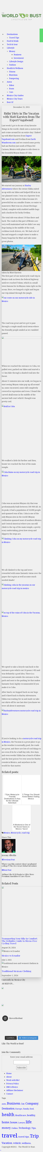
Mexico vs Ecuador (11, 955)
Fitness (12, 71)
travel (9, 1135)
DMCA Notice (12, 1087)
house (13, 1122)
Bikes (11, 85)
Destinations (12, 34)
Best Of (10, 102)
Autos (9, 82)
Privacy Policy (12, 1083)
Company (32, 1103)
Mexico (7, 832)
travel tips (23, 1136)
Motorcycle (16, 832)
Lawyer (21, 1122)
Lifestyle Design (16, 61)
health (8, 1114)
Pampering (14, 78)
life (29, 1121)
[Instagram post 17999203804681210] (21, 1024)
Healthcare (20, 1115)
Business (17, 54)
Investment (19, 58)
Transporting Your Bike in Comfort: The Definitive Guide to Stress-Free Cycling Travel (19, 941)
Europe (18, 1108)
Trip (34, 1136)
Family (26, 1108)
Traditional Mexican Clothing (16, 971)
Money (12, 51)
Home (9, 1073)
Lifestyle (10, 48)
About (9, 1077)
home (5, 1122)
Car (23, 1103)
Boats (11, 88)
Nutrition (13, 75)
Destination (8, 1108)
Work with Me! (13, 1080)
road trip (26, 832)
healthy (31, 1115)
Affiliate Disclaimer (14, 1090)
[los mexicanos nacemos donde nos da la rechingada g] (21, 1033)
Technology (25, 1127)
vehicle (17, 1143)
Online (14, 1128)
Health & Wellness (15, 68)
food (32, 1108)
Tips (33, 1128)
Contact (9, 1093)
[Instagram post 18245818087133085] (21, 1027)
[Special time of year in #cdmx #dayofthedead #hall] (21, 1030)
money (6, 1128)
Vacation (7, 1143)
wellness (26, 1143)
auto (4, 1103)
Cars (11, 92)
